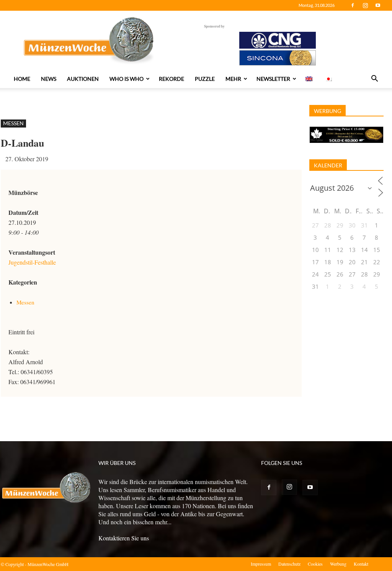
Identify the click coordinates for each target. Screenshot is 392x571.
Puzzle (205, 78)
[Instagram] (365, 5)
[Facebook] (352, 5)
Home (22, 78)
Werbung (338, 564)
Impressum (261, 564)
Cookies (315, 564)
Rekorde (171, 78)
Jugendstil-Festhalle (32, 262)
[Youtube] (378, 5)
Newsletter (273, 78)
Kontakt (361, 564)
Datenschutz (289, 564)
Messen (13, 123)
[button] (374, 79)
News (48, 78)
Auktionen (83, 78)
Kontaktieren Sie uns (123, 538)
